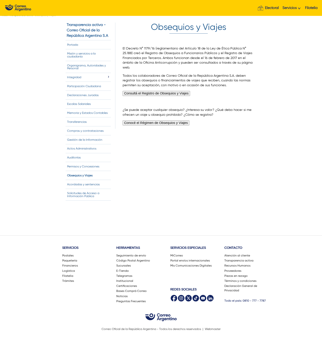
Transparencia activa (238, 260)
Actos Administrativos (81, 148)
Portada (72, 44)
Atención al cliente (237, 255)
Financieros (70, 265)
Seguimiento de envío (131, 255)
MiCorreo (176, 255)
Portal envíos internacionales (190, 260)
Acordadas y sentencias (83, 184)
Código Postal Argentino (133, 260)
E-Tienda (122, 271)
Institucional (124, 281)
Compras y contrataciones (85, 131)
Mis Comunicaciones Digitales (191, 265)
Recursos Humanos (237, 265)
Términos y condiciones (240, 281)
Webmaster (213, 329)
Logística (68, 271)
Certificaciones (126, 286)
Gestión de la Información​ (84, 139)
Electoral (272, 8)
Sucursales (123, 265)
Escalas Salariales (79, 104)
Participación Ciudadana (84, 86)
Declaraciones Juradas (83, 95)
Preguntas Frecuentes (131, 301)
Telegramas (124, 276)
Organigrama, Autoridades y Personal (86, 67)
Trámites (68, 281)
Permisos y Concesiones (83, 166)
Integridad (74, 77)
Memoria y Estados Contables (87, 113)
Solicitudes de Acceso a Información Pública (83, 194)
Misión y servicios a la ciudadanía (81, 55)
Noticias (122, 296)
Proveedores (232, 271)
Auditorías (74, 157)
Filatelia (311, 8)
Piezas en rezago (236, 276)
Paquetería (69, 260)
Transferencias (77, 122)
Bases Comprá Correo (131, 291)
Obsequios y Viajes (80, 175)
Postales (68, 255)
